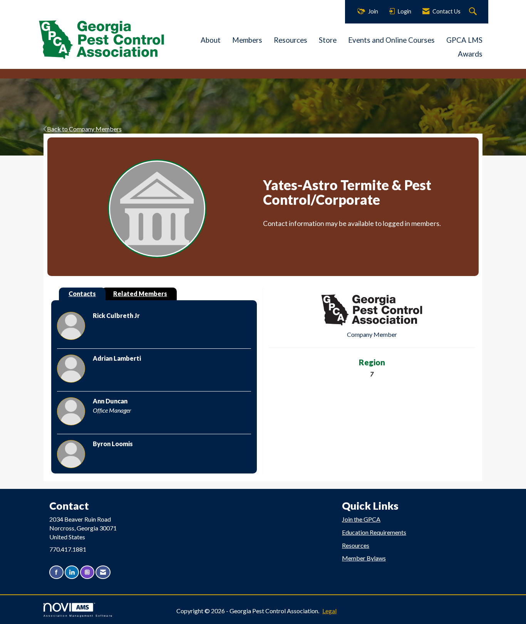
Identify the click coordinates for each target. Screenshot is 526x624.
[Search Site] (474, 12)
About (211, 40)
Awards (470, 54)
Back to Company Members (84, 128)
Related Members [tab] (140, 293)
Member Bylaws (364, 558)
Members (247, 40)
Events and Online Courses (391, 40)
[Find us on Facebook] (56, 572)
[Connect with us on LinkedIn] (72, 572)
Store (328, 40)
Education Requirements (374, 532)
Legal (329, 610)
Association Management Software (78, 615)
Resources (290, 40)
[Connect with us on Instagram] (87, 572)
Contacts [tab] (82, 293)
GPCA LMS (464, 40)
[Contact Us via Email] (103, 572)
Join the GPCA (361, 519)
